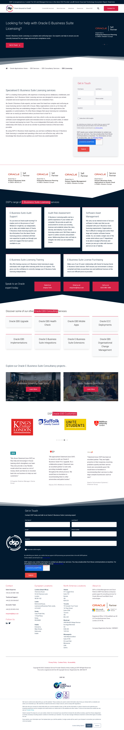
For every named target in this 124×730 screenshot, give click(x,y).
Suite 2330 (67, 610)
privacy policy (99, 128)
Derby (36, 618)
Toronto (66, 612)
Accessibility (71, 662)
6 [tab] (64, 440)
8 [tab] (67, 440)
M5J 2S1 (66, 617)
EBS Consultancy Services (50, 68)
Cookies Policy (62, 662)
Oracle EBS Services (48, 8)
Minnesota (67, 643)
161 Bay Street (68, 608)
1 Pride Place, (39, 616)
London (37, 596)
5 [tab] (62, 440)
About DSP (89, 8)
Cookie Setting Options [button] (78, 725)
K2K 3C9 (66, 600)
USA (65, 645)
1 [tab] (102, 44)
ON (64, 598)
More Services (61, 8)
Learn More (33, 389)
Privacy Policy (98, 138)
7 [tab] (65, 440)
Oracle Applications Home (19, 68)
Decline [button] (97, 725)
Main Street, (38, 629)
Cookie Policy (30, 710)
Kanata (66, 596)
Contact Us (111, 8)
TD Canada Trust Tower (71, 606)
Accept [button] (89, 725)
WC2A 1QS (38, 598)
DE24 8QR (38, 620)
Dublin (37, 624)
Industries (71, 8)
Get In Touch (13, 45)
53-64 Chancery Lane (41, 594)
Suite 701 (66, 594)
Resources (80, 8)
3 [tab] (105, 44)
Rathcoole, (38, 631)
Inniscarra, (38, 627)
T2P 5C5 (66, 631)
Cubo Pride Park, (40, 613)
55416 (65, 647)
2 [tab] (104, 44)
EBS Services (34, 68)
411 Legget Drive (69, 592)
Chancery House (40, 592)
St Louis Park (67, 641)
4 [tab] (107, 44)
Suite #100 (67, 639)
